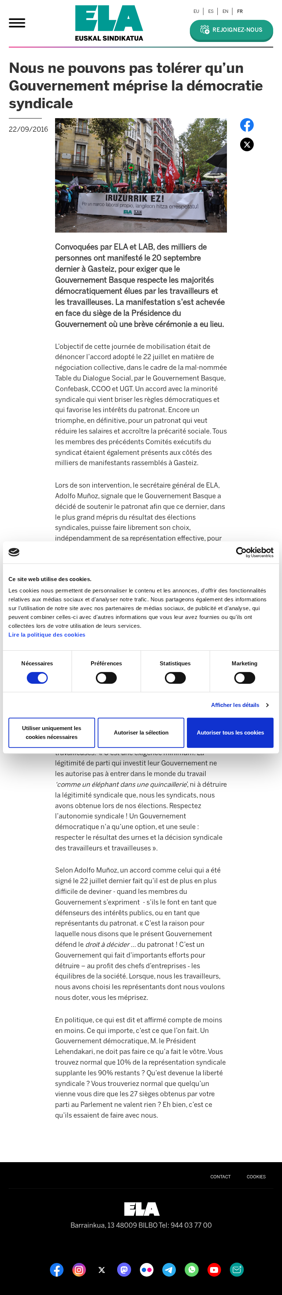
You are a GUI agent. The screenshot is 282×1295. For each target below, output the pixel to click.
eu (196, 11)
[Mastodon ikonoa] (124, 1269)
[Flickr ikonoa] (147, 1269)
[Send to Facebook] (247, 124)
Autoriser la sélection (141, 732)
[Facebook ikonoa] (57, 1269)
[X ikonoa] (102, 1269)
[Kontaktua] (236, 1269)
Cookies (256, 1176)
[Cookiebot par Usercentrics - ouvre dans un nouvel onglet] (241, 552)
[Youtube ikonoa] (215, 1269)
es (211, 11)
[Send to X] (247, 144)
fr (240, 11)
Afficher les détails (235, 705)
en (225, 11)
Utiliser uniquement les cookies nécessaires (51, 732)
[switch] (106, 678)
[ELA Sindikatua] (109, 23)
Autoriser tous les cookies (230, 732)
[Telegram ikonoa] (170, 1269)
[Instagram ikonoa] (80, 1269)
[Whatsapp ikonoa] (192, 1269)
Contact (220, 1176)
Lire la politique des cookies (47, 634)
